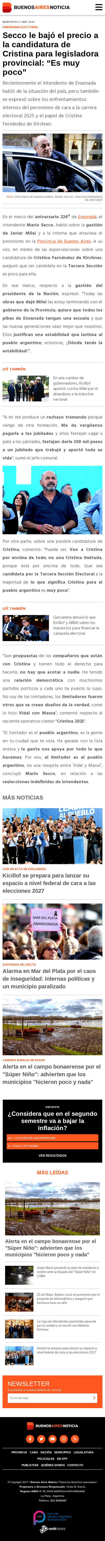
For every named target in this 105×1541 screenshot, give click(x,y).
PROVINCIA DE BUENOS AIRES (34, 196)
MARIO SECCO (64, 196)
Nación (46, 1452)
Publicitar (30, 1465)
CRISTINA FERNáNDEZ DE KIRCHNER (88, 198)
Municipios (62, 1452)
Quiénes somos (53, 1465)
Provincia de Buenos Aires (64, 241)
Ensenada (87, 217)
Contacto (75, 1465)
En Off (62, 1458)
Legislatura (84, 1452)
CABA (34, 1452)
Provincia (19, 1452)
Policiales (45, 1458)
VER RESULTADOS (53, 1155)
